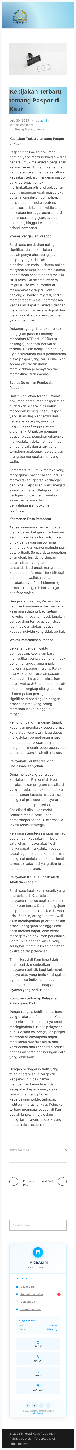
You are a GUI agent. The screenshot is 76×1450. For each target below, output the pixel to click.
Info (38, 1375)
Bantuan (38, 1390)
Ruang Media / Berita (29, 129)
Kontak (38, 1361)
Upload (38, 1346)
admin (44, 120)
